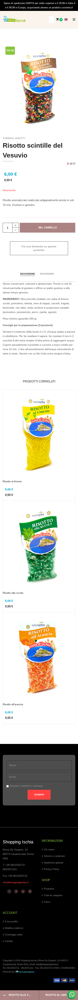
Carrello (9, 941)
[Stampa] (70, 163)
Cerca (47, 902)
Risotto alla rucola (13, 592)
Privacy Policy (51, 869)
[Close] (74, 3)
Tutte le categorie (53, 895)
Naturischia (9, 190)
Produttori (49, 888)
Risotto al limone (12, 481)
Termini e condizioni (54, 856)
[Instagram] (30, 891)
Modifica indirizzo (14, 928)
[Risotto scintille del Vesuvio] (39, 86)
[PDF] (68, 163)
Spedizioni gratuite (53, 862)
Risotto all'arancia (13, 704)
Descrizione (27, 274)
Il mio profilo (11, 921)
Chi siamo (49, 849)
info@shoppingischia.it (15, 882)
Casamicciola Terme (13, 964)
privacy (38, 785)
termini (25, 785)
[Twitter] (16, 891)
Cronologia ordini (13, 934)
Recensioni (47, 274)
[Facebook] (9, 891)
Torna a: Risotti (14, 138)
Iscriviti (39, 794)
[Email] (73, 163)
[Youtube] (23, 891)
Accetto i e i (26, 785)
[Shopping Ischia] (14, 19)
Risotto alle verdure (23, 995)
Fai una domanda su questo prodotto (39, 248)
